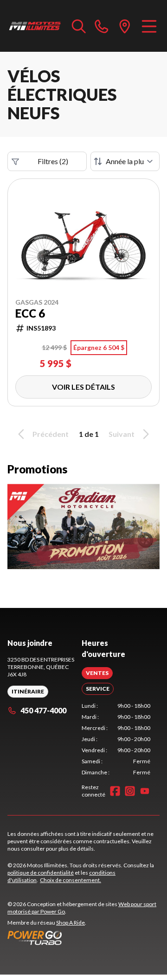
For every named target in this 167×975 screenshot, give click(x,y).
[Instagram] (129, 791)
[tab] (97, 673)
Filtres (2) (53, 161)
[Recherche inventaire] (79, 26)
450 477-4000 (43, 710)
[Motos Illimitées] (35, 26)
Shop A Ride (70, 922)
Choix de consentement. (70, 880)
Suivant (122, 433)
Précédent (50, 433)
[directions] (125, 26)
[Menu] (149, 26)
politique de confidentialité (40, 872)
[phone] (101, 26)
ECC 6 (30, 313)
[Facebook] (115, 791)
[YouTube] (144, 791)
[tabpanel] (116, 739)
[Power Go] (83, 937)
